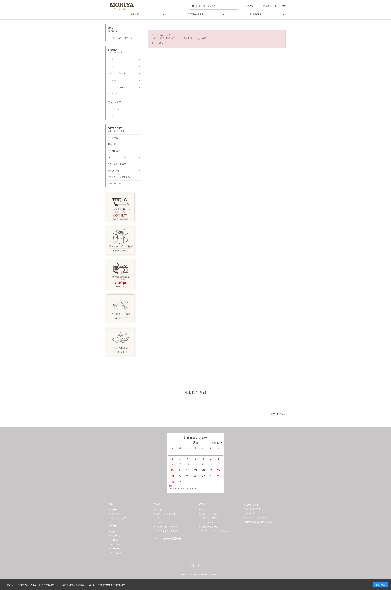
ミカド (204, 509)
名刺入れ (115, 531)
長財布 (114, 509)
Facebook (199, 565)
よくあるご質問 (253, 509)
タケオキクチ (207, 522)
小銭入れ (115, 540)
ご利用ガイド (252, 504)
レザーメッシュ (163, 518)
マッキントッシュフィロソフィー (217, 531)
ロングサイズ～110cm (166, 526)
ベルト (157, 503)
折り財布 (115, 513)
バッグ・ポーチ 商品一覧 (167, 538)
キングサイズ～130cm (167, 531)
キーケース (116, 548)
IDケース (115, 544)
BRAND (135, 14)
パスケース (116, 535)
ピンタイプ (161, 509)
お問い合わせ (252, 513)
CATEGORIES (195, 14)
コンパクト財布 (118, 518)
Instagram (192, 565)
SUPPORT (255, 14)
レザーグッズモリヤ (210, 518)
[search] (193, 6)
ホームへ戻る (157, 43)
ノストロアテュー (209, 513)
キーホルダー (117, 553)
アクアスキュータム (210, 526)
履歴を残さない (278, 413)
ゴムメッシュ (162, 522)
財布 (110, 503)
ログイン (249, 6)
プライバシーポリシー (256, 517)
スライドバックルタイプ (167, 513)
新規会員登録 (269, 6)
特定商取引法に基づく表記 (259, 521)
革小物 (112, 525)
